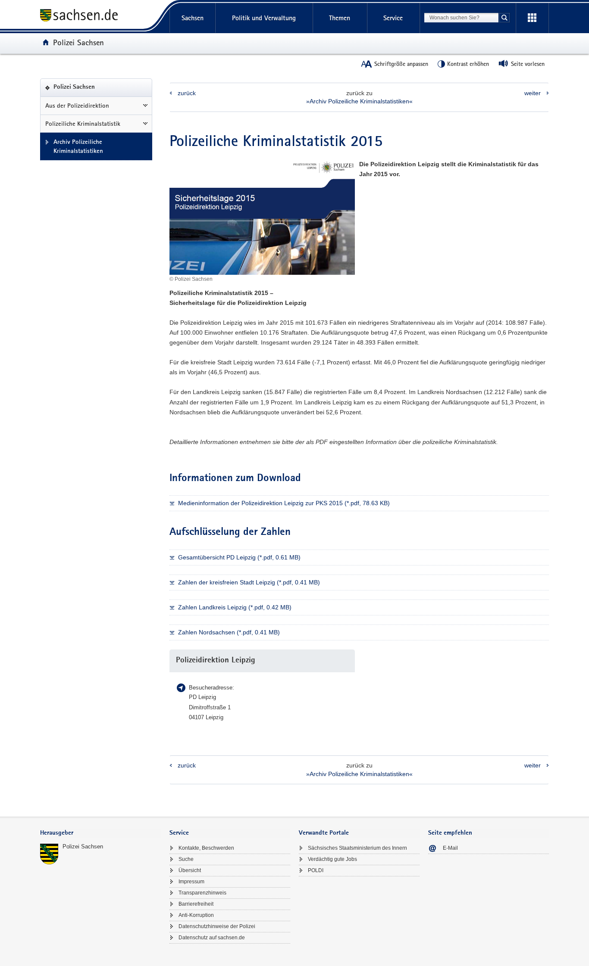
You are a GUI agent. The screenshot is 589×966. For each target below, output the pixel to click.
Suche (186, 859)
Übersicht (190, 870)
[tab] (100, 833)
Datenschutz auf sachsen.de (212, 938)
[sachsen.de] (100, 16)
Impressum (191, 882)
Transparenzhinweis (202, 893)
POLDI (315, 870)
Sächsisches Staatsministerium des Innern (357, 848)
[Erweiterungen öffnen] (532, 18)
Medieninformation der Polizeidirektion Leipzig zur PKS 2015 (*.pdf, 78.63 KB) (284, 503)
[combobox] (461, 17)
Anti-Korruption (196, 915)
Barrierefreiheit (196, 904)
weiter (532, 93)
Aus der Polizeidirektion (77, 105)
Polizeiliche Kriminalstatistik (82, 123)
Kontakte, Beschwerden (206, 848)
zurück (187, 93)
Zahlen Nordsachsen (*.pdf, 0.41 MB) (229, 632)
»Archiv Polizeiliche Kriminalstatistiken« (359, 101)
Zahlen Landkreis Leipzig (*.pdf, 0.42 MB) (234, 607)
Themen (339, 18)
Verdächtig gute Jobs (332, 859)
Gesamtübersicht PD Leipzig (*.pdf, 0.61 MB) (239, 557)
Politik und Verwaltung (264, 18)
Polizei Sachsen (78, 42)
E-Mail (450, 848)
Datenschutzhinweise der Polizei (217, 926)
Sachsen (193, 18)
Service (393, 18)
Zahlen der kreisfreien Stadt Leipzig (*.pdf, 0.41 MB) (249, 582)
